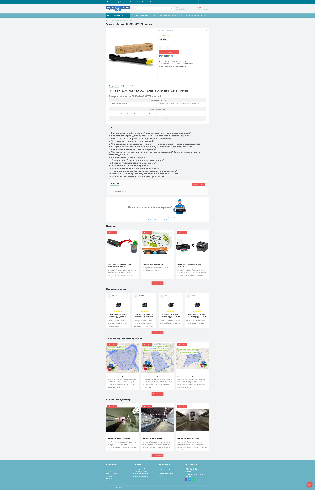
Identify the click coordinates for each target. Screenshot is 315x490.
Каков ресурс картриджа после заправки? (132, 162)
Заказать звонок (183, 9)
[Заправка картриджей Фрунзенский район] (157, 358)
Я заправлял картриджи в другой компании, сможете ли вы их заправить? (149, 135)
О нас (138, 2)
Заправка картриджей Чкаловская (188, 438)
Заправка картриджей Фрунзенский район (155, 377)
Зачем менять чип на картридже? (128, 165)
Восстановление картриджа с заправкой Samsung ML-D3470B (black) (118, 316)
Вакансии (132, 2)
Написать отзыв (198, 184)
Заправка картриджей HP (139, 469)
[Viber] (167, 56)
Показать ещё (136, 479)
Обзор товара (114, 86)
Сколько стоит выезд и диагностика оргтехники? (136, 176)
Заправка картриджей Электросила (118, 438)
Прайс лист (145, 2)
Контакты (204, 15)
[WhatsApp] (169, 56)
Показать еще (157, 283)
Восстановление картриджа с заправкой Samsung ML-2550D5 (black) (171, 316)
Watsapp (165, 219)
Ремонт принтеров (177, 15)
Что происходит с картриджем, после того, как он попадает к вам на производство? (154, 143)
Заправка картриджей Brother (141, 476)
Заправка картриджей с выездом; (170, 60)
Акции (108, 481)
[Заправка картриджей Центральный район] (122, 358)
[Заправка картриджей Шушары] (157, 419)
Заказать (165, 52)
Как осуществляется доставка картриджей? (133, 149)
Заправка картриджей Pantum (141, 473)
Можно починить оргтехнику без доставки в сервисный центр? (144, 173)
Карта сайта (109, 478)
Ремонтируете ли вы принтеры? (127, 157)
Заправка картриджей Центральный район (121, 377)
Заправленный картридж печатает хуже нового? (136, 160)
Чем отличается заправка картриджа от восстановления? (140, 138)
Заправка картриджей (140, 15)
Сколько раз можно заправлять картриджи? (134, 168)
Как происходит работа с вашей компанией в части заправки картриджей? (150, 133)
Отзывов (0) (130, 86)
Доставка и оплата (154, 2)
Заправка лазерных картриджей (160, 15)
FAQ (122, 86)
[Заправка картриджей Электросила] (122, 419)
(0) (172, 30)
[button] (111, 2)
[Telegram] (172, 56)
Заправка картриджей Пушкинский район (190, 377)
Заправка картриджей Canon (140, 471)
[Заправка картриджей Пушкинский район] (192, 358)
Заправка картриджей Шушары (152, 438)
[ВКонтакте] (160, 56)
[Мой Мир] (165, 56)
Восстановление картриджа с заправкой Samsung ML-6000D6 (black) (144, 316)
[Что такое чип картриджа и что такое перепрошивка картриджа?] (122, 246)
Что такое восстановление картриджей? (131, 141)
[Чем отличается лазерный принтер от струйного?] (192, 246)
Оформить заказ (205, 9)
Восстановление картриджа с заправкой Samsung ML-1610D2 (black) (197, 316)
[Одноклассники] (162, 56)
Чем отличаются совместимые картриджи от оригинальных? (143, 171)
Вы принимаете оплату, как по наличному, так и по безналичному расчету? (150, 146)
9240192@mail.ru (190, 472)
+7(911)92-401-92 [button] (191, 469)
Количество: (162, 45)
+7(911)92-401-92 (190, 466)
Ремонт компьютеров (192, 15)
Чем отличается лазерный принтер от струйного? (189, 265)
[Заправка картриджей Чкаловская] (192, 419)
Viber (160, 219)
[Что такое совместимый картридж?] (157, 246)
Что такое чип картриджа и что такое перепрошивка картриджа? (119, 265)
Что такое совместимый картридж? (153, 264)
